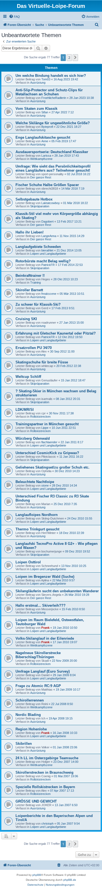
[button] (75, 57)
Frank (45, 627)
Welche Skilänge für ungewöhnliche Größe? (53, 123)
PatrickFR (48, 264)
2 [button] (69, 57)
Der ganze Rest (40, 177)
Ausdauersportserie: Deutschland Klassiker (52, 152)
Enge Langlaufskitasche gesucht (43, 137)
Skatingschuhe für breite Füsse (42, 362)
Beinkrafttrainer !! (30, 276)
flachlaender (49, 442)
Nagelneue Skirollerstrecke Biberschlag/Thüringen (38, 655)
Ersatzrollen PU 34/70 (34, 348)
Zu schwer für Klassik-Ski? (38, 304)
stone (45, 485)
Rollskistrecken (40, 416)
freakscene (48, 293)
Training (35, 282)
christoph (47, 823)
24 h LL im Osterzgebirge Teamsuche (47, 758)
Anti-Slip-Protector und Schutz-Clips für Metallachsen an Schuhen (49, 92)
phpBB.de (69, 879)
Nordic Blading (28, 715)
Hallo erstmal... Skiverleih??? (41, 605)
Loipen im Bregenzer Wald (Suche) (45, 577)
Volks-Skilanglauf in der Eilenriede (45, 638)
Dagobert (47, 221)
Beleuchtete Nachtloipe (35, 482)
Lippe (44, 427)
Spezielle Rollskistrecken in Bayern (45, 787)
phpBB (36, 874)
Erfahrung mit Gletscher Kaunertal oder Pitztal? (56, 333)
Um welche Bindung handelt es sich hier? (51, 76)
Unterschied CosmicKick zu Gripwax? (47, 453)
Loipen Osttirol (28, 562)
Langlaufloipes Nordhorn (37, 515)
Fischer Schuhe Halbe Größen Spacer (47, 185)
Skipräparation (39, 206)
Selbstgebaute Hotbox (34, 199)
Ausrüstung (37, 82)
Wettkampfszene (41, 158)
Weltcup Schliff (28, 377)
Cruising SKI (26, 319)
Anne (44, 141)
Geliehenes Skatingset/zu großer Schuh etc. (52, 467)
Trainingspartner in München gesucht (47, 424)
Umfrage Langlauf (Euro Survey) (43, 671)
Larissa (46, 155)
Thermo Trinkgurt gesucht (37, 529)
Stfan (44, 112)
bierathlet (47, 250)
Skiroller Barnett (29, 290)
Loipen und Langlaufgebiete (48, 253)
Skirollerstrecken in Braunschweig (44, 772)
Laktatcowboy (50, 203)
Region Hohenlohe (31, 729)
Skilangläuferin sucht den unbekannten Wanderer (57, 591)
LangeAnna (48, 236)
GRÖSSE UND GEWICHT (36, 801)
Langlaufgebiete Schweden (38, 247)
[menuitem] (14, 16)
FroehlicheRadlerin (53, 97)
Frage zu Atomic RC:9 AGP (38, 686)
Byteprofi (47, 126)
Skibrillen (24, 744)
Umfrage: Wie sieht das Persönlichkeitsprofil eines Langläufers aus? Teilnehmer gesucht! (53, 168)
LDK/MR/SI (25, 410)
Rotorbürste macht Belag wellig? (43, 261)
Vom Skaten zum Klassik (36, 109)
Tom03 (45, 79)
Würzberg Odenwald (33, 438)
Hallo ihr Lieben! (30, 232)
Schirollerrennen (30, 700)
